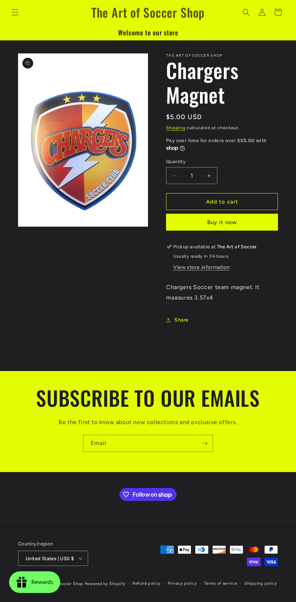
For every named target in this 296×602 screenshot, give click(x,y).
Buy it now (222, 222)
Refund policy (146, 583)
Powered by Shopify (105, 583)
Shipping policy (260, 583)
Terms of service (220, 583)
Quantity (176, 161)
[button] (15, 12)
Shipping (176, 127)
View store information (201, 267)
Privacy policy (182, 583)
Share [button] (181, 320)
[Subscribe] (205, 443)
